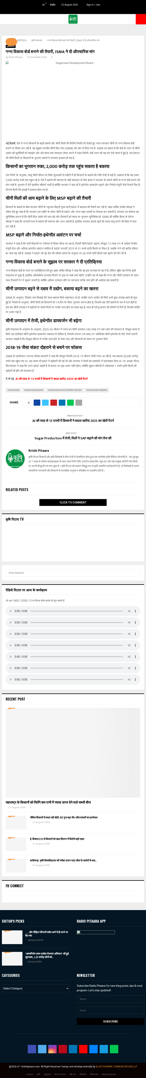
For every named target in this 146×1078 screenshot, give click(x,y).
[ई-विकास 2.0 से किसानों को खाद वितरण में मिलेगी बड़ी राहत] (16, 844)
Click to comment (73, 502)
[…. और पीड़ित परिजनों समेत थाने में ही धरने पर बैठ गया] (12, 937)
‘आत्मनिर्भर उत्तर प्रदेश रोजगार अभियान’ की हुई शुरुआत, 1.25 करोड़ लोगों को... (47, 955)
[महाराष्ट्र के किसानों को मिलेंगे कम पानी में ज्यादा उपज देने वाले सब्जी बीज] (73, 753)
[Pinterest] (63, 1049)
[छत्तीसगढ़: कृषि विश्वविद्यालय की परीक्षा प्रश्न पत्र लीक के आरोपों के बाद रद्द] (16, 866)
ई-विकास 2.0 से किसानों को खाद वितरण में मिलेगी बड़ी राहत (57, 839)
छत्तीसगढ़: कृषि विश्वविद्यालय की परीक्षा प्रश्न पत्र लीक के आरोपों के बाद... (63, 860)
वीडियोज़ (82, 1074)
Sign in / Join (93, 4)
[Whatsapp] (114, 1049)
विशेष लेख (94, 1074)
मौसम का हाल (60, 1074)
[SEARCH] (136, 573)
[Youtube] (83, 1049)
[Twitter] (42, 1049)
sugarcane (13, 390)
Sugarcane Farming (96, 390)
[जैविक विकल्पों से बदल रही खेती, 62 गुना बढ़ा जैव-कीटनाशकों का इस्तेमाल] (16, 823)
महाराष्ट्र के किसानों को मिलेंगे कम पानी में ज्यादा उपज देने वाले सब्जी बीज (48, 802)
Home (30, 1074)
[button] (11, 42)
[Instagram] (52, 1049)
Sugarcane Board (33, 390)
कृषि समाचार (11, 46)
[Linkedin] (73, 1049)
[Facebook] (32, 1049)
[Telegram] (104, 1049)
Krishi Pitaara (16, 57)
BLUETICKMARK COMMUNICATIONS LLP (116, 1066)
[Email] (93, 1049)
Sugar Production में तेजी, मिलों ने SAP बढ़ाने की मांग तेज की (73, 438)
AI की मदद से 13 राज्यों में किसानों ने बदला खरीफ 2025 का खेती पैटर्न (51, 379)
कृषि (38, 1074)
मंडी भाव (72, 1074)
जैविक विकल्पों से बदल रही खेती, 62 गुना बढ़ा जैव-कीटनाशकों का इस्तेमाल (64, 817)
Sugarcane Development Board (65, 390)
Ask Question (109, 1074)
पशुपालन (47, 1074)
